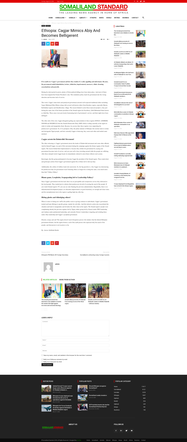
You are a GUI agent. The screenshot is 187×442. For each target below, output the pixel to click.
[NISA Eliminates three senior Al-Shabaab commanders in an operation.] (141, 125)
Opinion (48, 25)
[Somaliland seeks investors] (82, 397)
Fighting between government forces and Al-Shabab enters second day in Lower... (122, 145)
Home (51, 18)
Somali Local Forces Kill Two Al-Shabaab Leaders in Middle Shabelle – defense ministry (98, 301)
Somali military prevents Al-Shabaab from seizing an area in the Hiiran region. (75, 301)
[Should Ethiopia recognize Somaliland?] (82, 388)
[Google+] (137, 1)
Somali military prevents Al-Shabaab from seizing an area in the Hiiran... (123, 43)
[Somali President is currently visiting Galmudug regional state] (141, 156)
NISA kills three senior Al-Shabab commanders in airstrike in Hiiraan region (124, 114)
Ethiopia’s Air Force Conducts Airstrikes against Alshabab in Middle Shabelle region (62, 407)
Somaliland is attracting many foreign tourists (94, 255)
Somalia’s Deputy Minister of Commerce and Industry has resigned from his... (122, 175)
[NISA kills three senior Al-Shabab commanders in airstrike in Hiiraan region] (141, 114)
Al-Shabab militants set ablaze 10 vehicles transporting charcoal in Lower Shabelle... (123, 64)
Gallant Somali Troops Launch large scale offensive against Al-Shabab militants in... (62, 388)
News (48, 23)
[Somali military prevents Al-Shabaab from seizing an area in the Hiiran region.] (75, 290)
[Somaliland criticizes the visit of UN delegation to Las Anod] (141, 105)
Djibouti (82, 18)
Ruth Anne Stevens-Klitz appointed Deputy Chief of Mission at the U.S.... (124, 135)
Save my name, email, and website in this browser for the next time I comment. (68, 355)
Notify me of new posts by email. (52, 361)
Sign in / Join (60, 1)
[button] (143, 18)
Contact (135, 18)
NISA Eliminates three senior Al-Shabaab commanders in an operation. (123, 124)
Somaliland (59, 18)
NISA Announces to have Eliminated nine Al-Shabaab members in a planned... (122, 165)
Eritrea (117, 18)
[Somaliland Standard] (93, 9)
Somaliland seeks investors (98, 395)
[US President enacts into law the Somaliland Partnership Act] (82, 407)
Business (126, 18)
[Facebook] (134, 1)
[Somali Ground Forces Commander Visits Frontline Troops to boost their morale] (141, 84)
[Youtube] (144, 1)
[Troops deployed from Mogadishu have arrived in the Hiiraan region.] (141, 186)
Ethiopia (93, 18)
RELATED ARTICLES (50, 280)
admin (45, 39)
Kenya (101, 18)
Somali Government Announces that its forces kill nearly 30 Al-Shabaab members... (123, 94)
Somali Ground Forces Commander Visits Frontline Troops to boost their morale (122, 84)
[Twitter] (140, 1)
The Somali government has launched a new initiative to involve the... (124, 33)
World (108, 18)
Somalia (72, 18)
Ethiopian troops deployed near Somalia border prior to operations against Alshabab (63, 398)
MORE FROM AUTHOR (67, 280)
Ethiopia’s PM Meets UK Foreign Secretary (54, 255)
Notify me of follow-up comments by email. (55, 359)
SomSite (79, 440)
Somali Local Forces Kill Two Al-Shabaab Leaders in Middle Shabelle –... (123, 53)
